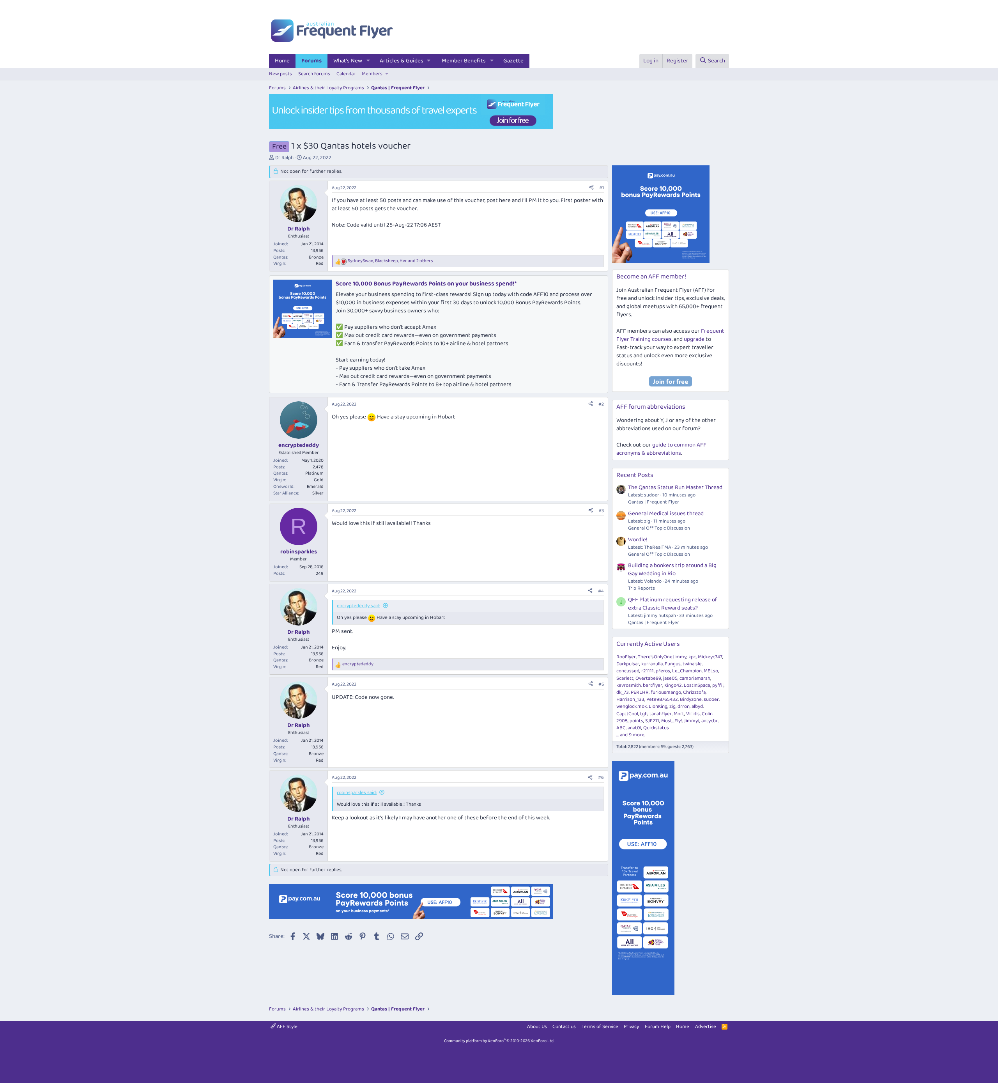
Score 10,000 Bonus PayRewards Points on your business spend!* (426, 284)
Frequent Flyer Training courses (670, 335)
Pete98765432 (662, 699)
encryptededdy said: (358, 606)
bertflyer (652, 685)
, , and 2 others (390, 261)
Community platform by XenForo (499, 1040)
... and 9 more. (630, 735)
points (636, 721)
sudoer (711, 699)
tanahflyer (660, 714)
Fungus (673, 664)
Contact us (564, 1027)
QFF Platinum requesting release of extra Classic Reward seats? (672, 604)
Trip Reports (641, 588)
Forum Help (658, 1027)
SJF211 (652, 721)
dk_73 (622, 692)
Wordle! (638, 539)
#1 (601, 187)
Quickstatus (656, 728)
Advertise (705, 1027)
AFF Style (286, 1027)
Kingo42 (673, 685)
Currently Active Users (648, 644)
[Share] (591, 188)
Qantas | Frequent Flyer (653, 502)
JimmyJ (691, 721)
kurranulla (652, 664)
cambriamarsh (694, 678)
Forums (311, 61)
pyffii (718, 685)
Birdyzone (691, 699)
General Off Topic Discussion (659, 528)
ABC (621, 728)
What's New (347, 61)
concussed (627, 671)
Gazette (513, 61)
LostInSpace (697, 685)
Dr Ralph (284, 158)
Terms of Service (600, 1027)
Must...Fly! (671, 721)
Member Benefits (464, 61)
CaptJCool (627, 714)
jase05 (670, 678)
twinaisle (692, 664)
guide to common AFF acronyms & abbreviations (661, 449)
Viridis (693, 714)
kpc (692, 657)
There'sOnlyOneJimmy (662, 657)
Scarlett (624, 678)
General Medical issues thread (666, 513)
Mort (679, 714)
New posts (280, 74)
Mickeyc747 (710, 657)
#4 (601, 591)
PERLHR (640, 692)
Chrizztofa (694, 692)
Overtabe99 (648, 678)
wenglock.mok (631, 706)
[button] (368, 61)
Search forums (314, 74)
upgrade (694, 339)
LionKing (658, 706)
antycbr (709, 721)
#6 (601, 777)
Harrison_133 (630, 699)
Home (282, 61)
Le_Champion (687, 671)
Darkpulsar (627, 664)
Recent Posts (634, 475)
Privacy (631, 1027)
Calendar (346, 74)
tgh (644, 714)
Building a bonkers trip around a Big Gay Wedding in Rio (672, 569)
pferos (663, 671)
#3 (601, 510)
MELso (711, 671)
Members (372, 74)
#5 (601, 684)
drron (684, 706)
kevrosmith (628, 685)
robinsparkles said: (357, 793)
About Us (537, 1027)
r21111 (647, 671)
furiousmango (666, 692)
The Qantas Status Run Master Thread (675, 487)
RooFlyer (626, 657)
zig (672, 706)
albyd (697, 706)
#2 (601, 404)
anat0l (634, 728)
